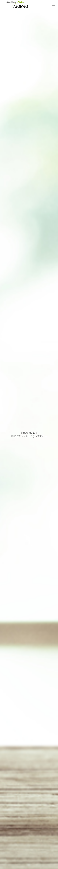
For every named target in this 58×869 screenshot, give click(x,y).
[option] (29, 434)
